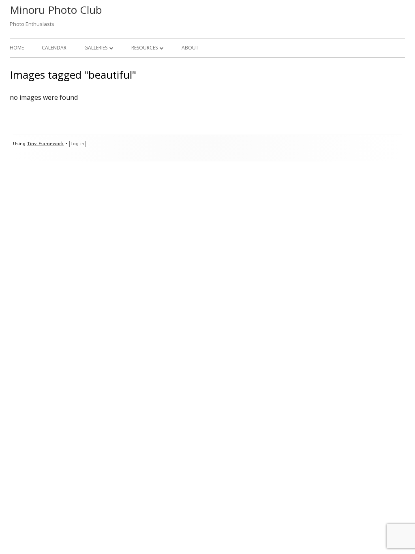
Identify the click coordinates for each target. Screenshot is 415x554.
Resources (144, 47)
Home (17, 47)
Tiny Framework (45, 143)
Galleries (95, 47)
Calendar (54, 47)
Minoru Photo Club (56, 9)
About (190, 47)
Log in (77, 143)
